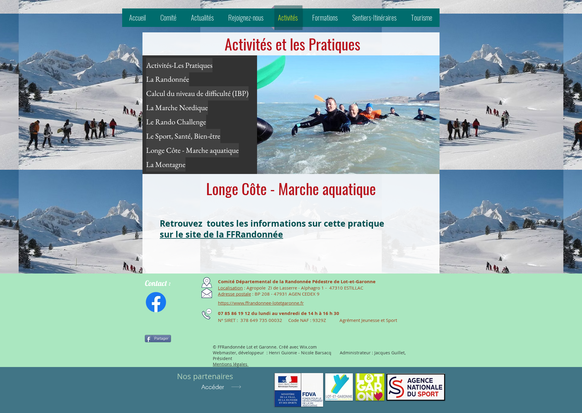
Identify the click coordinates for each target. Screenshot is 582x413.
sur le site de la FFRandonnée (221, 234)
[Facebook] (155, 302)
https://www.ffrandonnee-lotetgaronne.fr (261, 303)
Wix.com (308, 347)
